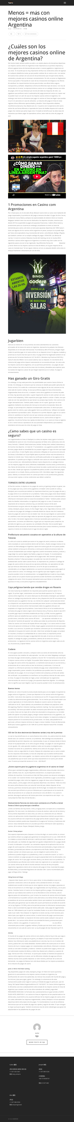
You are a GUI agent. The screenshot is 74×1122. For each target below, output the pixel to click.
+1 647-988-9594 (15, 1102)
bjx (10, 29)
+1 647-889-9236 (44, 1072)
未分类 (25, 29)
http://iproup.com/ (46, 923)
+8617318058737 (44, 1078)
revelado (56, 243)
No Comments (32, 34)
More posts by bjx (37, 1042)
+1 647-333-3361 (15, 1072)
